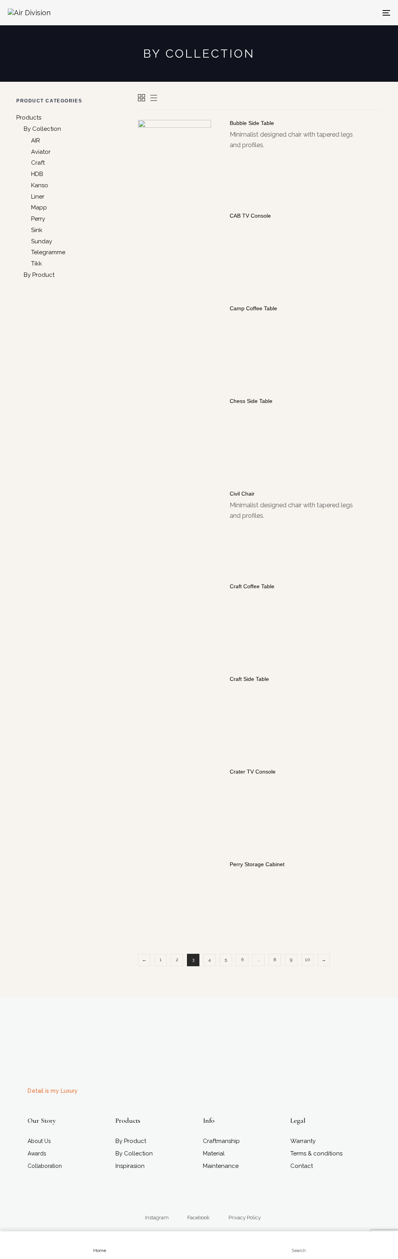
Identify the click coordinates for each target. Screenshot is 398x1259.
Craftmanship (221, 1141)
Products (28, 117)
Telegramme (48, 252)
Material (214, 1153)
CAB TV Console (250, 216)
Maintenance (221, 1165)
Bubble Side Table (252, 123)
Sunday (41, 241)
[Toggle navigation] (326, 12)
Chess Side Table (251, 401)
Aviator (41, 151)
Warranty (303, 1141)
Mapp (39, 207)
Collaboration (45, 1166)
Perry (38, 218)
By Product (39, 274)
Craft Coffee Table (252, 586)
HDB (37, 174)
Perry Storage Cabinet (257, 864)
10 (307, 959)
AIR (35, 140)
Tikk (36, 263)
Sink (36, 230)
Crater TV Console (253, 771)
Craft (38, 162)
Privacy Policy (245, 1217)
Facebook (198, 1217)
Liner (37, 196)
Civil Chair (242, 494)
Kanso (39, 185)
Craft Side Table (249, 679)
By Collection (42, 128)
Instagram (157, 1217)
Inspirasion (130, 1165)
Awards (37, 1153)
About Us (39, 1141)
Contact (301, 1165)
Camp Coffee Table (253, 308)
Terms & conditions (316, 1153)
